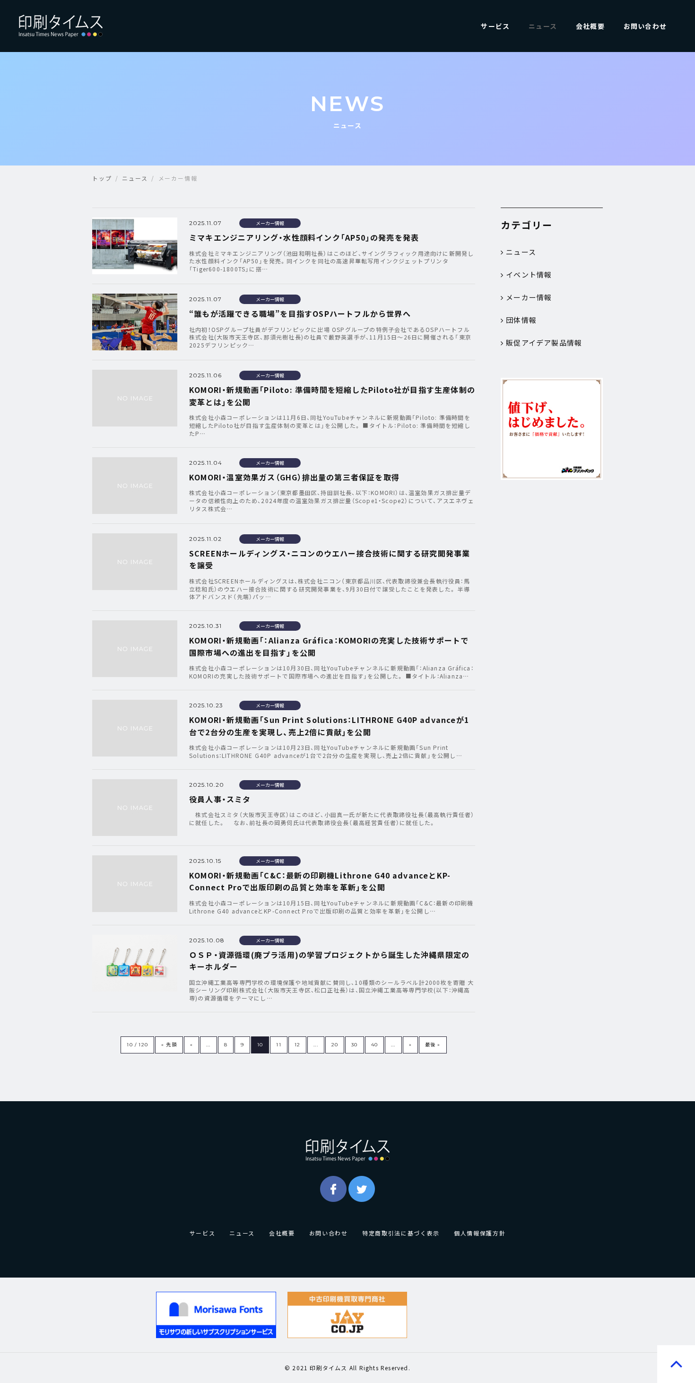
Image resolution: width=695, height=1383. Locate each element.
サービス (495, 26)
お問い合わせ (645, 26)
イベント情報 (529, 275)
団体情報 (521, 320)
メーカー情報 (529, 297)
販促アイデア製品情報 (544, 343)
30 (354, 1045)
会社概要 (590, 26)
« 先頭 (169, 1045)
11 (278, 1045)
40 (374, 1045)
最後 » (433, 1045)
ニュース (543, 26)
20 (334, 1045)
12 (297, 1045)
